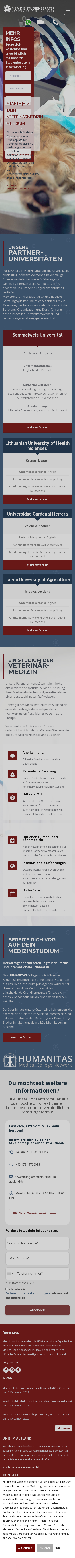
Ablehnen (45, 1548)
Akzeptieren (25, 1548)
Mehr (57, 1548)
